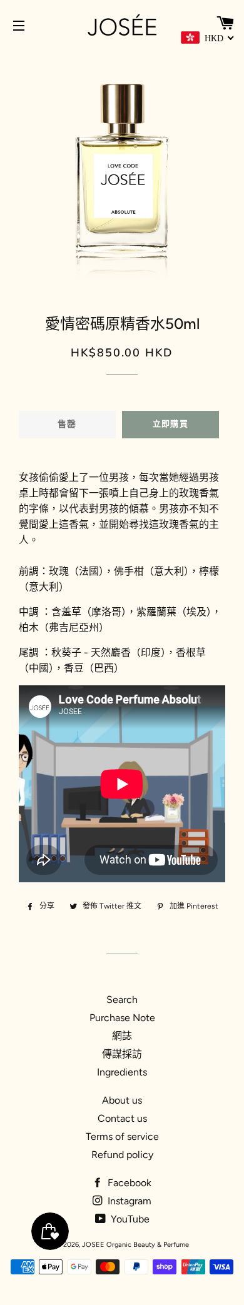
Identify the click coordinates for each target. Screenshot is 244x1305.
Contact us (122, 1118)
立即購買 (170, 424)
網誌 (122, 1036)
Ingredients (122, 1072)
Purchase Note (122, 1018)
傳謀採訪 (122, 1054)
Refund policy (122, 1155)
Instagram (128, 1201)
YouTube (129, 1219)
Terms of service (122, 1136)
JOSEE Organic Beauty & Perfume (135, 1245)
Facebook (128, 1183)
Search (122, 999)
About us (122, 1100)
